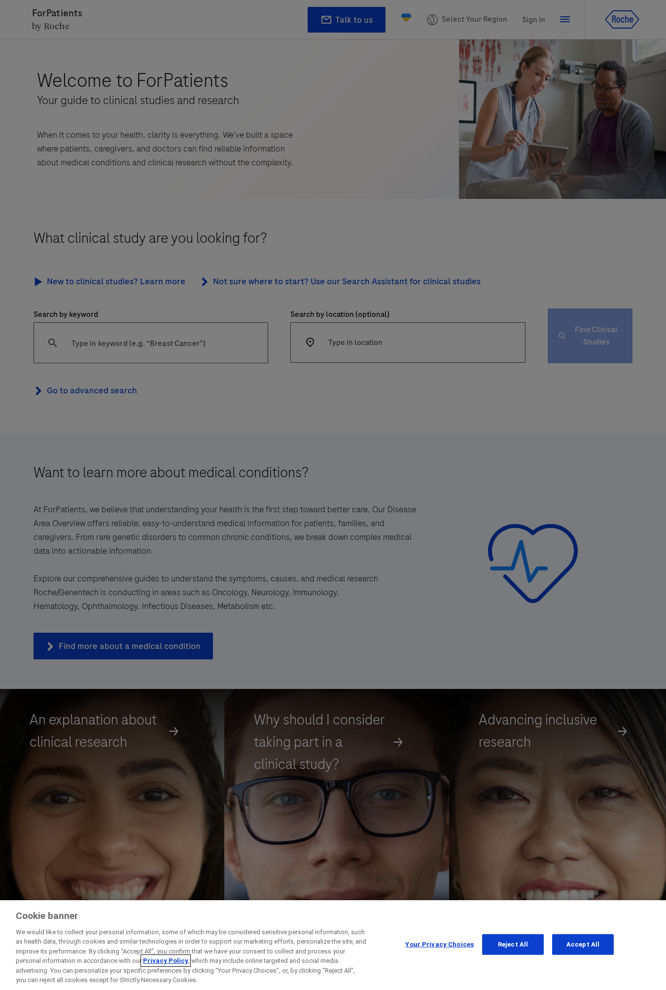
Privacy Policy (165, 960)
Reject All (513, 944)
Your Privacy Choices (439, 944)
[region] (333, 945)
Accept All (582, 944)
